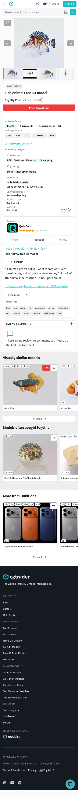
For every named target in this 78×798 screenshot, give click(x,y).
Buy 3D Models (11, 621)
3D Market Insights (13, 678)
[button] (66, 12)
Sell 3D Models (11, 665)
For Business (10, 628)
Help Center (9, 615)
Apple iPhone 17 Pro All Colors (18, 546)
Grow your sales (12, 672)
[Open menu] (5, 4)
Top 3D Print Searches (15, 697)
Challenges (9, 716)
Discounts (8, 659)
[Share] (63, 116)
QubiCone (25, 226)
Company (8, 595)
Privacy (32, 770)
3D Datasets (9, 634)
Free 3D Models (11, 647)
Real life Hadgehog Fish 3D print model (22, 478)
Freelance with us (13, 685)
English (45, 770)
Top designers (11, 710)
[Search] (73, 12)
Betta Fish (9, 408)
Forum (7, 722)
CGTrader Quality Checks (17, 143)
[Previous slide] (7, 43)
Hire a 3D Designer (13, 640)
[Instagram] (20, 783)
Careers (7, 608)
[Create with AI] (37, 4)
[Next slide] (70, 43)
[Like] (15, 116)
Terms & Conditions (14, 770)
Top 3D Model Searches (16, 691)
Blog (5, 602)
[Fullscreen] (7, 23)
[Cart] (45, 4)
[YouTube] (13, 783)
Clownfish (66, 408)
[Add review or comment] (71, 324)
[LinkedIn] (5, 783)
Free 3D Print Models (14, 653)
